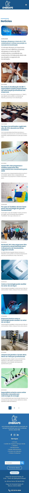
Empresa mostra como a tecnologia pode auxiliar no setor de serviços (14, 320)
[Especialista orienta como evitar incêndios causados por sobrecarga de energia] (14, 378)
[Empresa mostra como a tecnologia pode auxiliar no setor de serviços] (14, 304)
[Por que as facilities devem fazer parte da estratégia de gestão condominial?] (14, 192)
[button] (26, 4)
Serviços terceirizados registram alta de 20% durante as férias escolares (13, 128)
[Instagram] (14, 434)
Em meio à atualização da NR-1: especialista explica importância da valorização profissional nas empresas (14, 89)
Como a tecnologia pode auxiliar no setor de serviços (13, 285)
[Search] (22, 462)
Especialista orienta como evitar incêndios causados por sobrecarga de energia (13, 394)
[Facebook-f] (11, 434)
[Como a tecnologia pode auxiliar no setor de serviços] (14, 270)
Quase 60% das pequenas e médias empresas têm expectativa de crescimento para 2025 (14, 168)
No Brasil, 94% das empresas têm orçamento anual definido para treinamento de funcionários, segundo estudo (14, 247)
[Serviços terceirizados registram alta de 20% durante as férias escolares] (14, 112)
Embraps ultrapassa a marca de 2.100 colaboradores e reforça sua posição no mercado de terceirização (14, 43)
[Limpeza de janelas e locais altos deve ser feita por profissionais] (14, 340)
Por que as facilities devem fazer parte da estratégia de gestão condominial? (13, 208)
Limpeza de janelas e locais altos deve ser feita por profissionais (13, 355)
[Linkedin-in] (17, 434)
